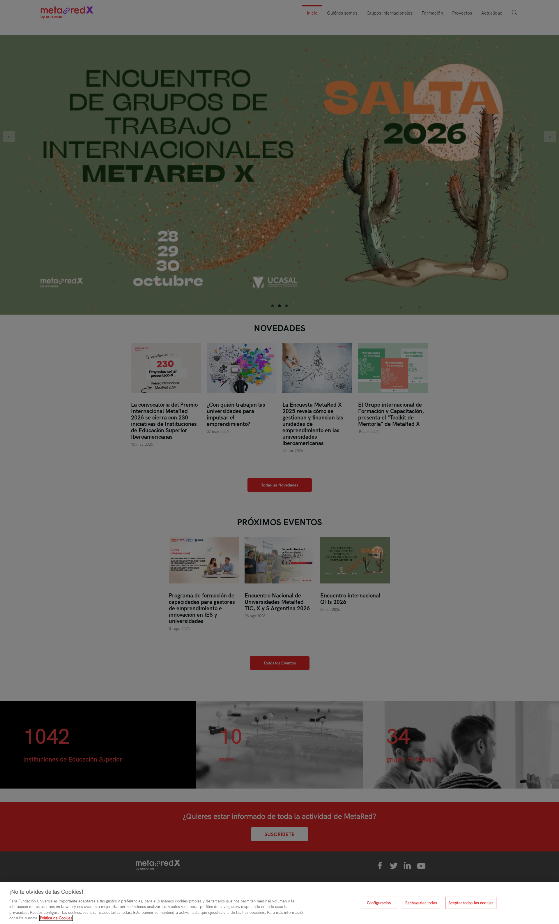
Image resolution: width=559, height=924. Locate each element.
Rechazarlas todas (421, 902)
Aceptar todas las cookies (470, 902)
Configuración (379, 902)
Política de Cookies (56, 918)
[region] (279, 903)
